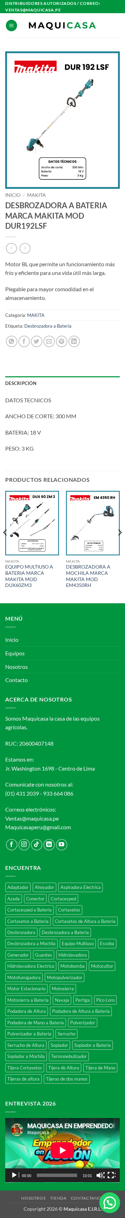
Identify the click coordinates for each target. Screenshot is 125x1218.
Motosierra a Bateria (28, 1000)
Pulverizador (82, 1022)
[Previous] (5, 546)
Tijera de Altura (63, 1067)
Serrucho (66, 1033)
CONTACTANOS (87, 1198)
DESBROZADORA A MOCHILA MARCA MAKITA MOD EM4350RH (88, 576)
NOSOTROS (33, 1198)
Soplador (59, 1045)
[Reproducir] (15, 1175)
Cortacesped (63, 898)
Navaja (62, 1000)
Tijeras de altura (23, 1079)
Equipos (15, 653)
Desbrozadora (21, 932)
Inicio (12, 195)
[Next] (119, 546)
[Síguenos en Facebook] (11, 844)
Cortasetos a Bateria (28, 921)
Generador (18, 955)
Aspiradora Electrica (80, 887)
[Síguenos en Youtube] (61, 844)
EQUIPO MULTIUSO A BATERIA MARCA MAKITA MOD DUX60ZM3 (29, 576)
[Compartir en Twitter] (36, 341)
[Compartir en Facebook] (24, 341)
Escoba (107, 943)
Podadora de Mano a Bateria (35, 1022)
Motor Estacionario (26, 988)
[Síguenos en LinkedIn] (49, 844)
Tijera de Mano (100, 1067)
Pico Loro (105, 1000)
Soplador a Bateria (92, 1045)
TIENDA (58, 1198)
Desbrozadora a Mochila (31, 943)
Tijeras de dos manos (67, 1079)
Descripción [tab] (20, 383)
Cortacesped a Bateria (29, 910)
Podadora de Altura (26, 1011)
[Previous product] (24, 248)
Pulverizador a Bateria (29, 1033)
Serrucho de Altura (25, 1045)
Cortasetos (69, 910)
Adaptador (17, 887)
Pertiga (82, 1000)
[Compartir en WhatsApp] (11, 341)
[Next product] (11, 248)
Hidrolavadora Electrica (30, 966)
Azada (13, 898)
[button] (11, 25)
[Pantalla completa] (111, 1175)
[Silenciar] (100, 1175)
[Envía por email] (49, 341)
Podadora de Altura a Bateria (81, 1011)
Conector (35, 898)
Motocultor (102, 966)
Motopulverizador (64, 977)
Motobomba (72, 966)
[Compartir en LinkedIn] (74, 341)
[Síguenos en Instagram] (24, 844)
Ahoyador (44, 887)
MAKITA (36, 195)
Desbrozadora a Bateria (48, 326)
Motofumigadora (24, 977)
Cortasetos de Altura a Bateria (85, 921)
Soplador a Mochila (26, 1056)
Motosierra (63, 988)
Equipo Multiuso (78, 943)
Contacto (16, 680)
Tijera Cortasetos (24, 1067)
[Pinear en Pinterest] (61, 341)
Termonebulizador (69, 1056)
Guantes (43, 955)
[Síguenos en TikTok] (36, 844)
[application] (62, 1150)
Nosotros (16, 666)
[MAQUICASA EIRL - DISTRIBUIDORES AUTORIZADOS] (62, 25)
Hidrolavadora (72, 955)
